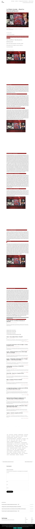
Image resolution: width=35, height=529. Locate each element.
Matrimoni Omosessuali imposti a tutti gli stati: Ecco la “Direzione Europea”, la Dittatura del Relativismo (16, 398)
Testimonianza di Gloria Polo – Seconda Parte (10, 331)
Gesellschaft (8, 441)
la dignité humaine (21, 445)
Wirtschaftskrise (21, 454)
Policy (11, 449)
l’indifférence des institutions (10, 445)
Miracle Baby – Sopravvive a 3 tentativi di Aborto (15, 373)
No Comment (25, 350)
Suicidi (22, 453)
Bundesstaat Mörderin (20, 434)
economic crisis (20, 437)
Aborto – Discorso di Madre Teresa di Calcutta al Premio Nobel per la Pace (13, 334)
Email (7, 484)
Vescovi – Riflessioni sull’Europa (9, 29)
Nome (7, 481)
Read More (28, 341)
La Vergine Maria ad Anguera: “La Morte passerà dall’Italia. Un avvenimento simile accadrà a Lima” (17, 388)
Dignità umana (15, 437)
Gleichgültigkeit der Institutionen (14, 441)
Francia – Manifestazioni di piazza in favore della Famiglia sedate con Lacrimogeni (16, 352)
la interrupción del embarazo (18, 446)
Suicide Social (8, 453)
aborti (7, 434)
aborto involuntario (11, 434)
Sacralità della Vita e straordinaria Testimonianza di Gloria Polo (15, 321)
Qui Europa (3, 2)
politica (13, 449)
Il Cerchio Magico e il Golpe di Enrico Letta (8, 461)
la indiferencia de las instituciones (10, 446)
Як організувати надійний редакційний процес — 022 (10, 504)
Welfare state (17, 454)
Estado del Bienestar (19, 438)
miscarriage (8, 449)
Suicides (20, 453)
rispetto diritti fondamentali (10, 450)
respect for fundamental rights (20, 449)
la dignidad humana (16, 445)
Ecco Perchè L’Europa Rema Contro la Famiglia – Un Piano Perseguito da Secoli (17, 345)
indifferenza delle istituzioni (17, 442)
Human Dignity (20, 441)
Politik (15, 449)
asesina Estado (15, 434)
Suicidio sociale (25, 453)
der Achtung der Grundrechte (10, 437)
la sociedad (26, 446)
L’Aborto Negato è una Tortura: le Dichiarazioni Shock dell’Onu (14, 367)
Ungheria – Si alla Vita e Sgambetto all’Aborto (14, 412)
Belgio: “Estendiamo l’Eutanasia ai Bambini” (14, 379)
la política (23, 446)
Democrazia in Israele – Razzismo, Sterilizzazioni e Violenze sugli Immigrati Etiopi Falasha (16, 406)
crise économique (26, 434)
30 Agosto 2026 (31, 504)
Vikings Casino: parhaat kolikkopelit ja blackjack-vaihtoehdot (11, 506)
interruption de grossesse (24, 442)
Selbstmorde (22, 450)
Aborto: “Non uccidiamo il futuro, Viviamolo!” (14, 336)
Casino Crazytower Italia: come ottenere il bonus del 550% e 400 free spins (14, 508)
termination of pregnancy (12, 454)
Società (25, 450)
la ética (25, 445)
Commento (7, 472)
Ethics (27, 438)
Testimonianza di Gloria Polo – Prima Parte (10, 330)
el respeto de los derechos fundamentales (11, 438)
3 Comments (25, 341)
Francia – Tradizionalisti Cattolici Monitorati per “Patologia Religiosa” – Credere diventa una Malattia (16, 359)
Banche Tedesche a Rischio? (28, 461)
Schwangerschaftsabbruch (17, 450)
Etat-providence (24, 438)
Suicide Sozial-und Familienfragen (14, 453)
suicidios (8, 454)
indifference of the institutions (10, 442)
